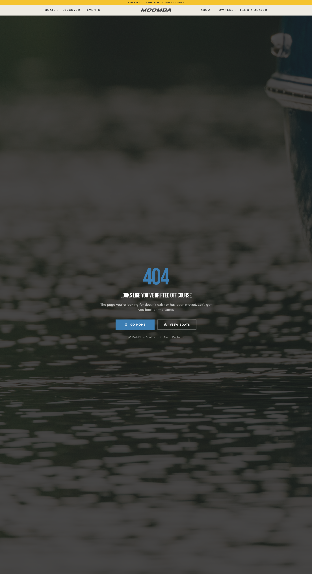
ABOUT (206, 10)
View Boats (180, 324)
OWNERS (226, 10)
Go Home (138, 324)
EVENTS (93, 10)
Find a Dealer (172, 337)
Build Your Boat (142, 337)
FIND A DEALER (253, 10)
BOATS (50, 10)
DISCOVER (71, 10)
